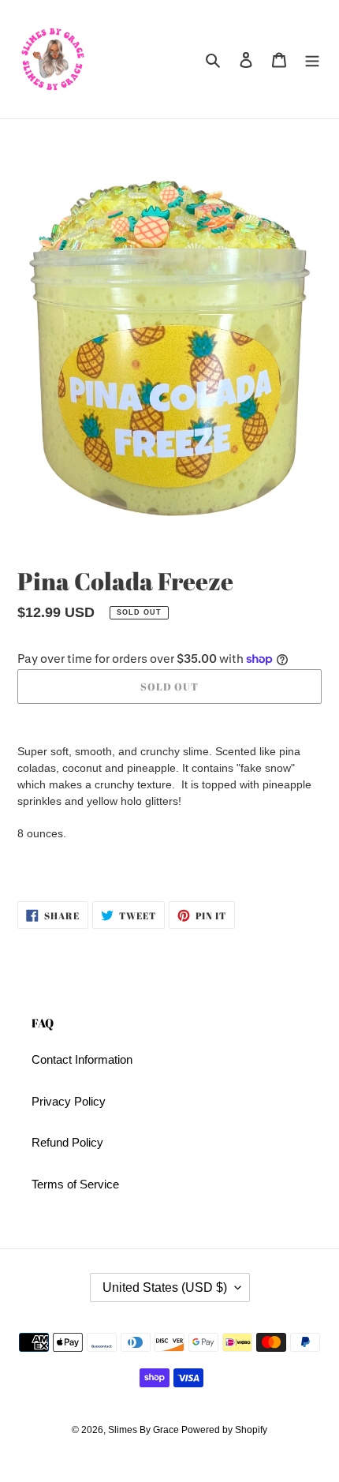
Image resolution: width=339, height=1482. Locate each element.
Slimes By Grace (144, 1429)
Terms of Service (75, 1184)
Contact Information (82, 1059)
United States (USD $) (164, 1287)
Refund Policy (67, 1142)
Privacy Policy (69, 1101)
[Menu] (312, 60)
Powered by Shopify (224, 1429)
